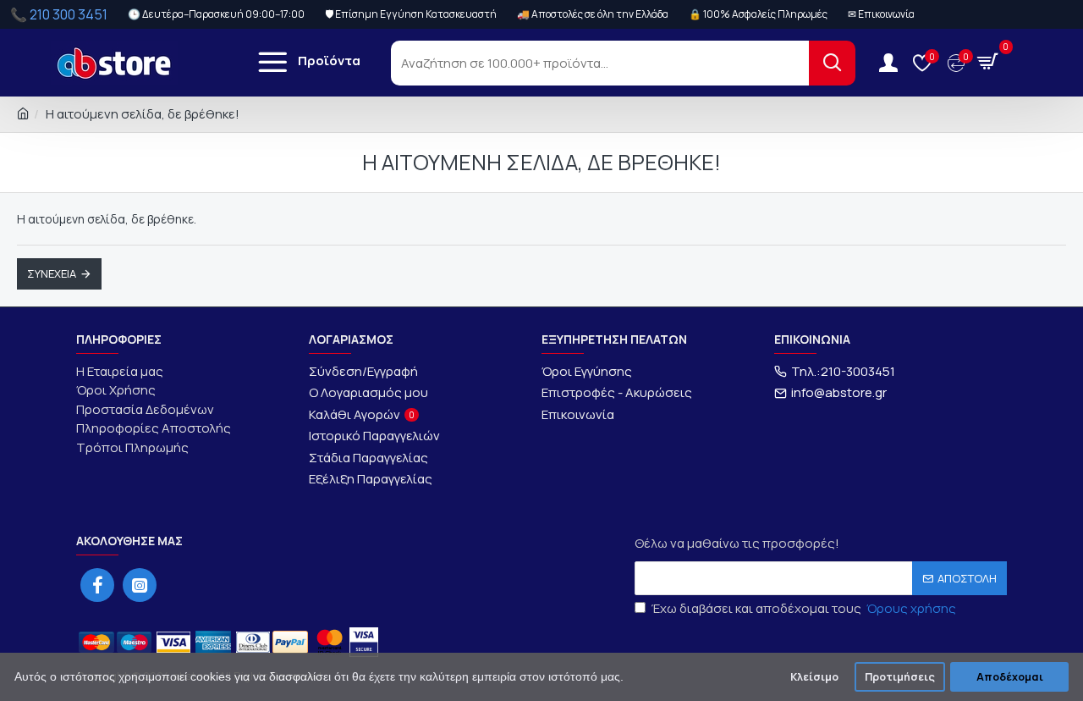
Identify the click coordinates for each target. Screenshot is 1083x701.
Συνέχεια (51, 273)
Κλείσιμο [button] (814, 677)
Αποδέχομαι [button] (1009, 677)
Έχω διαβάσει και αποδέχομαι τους (803, 608)
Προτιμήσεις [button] (900, 677)
